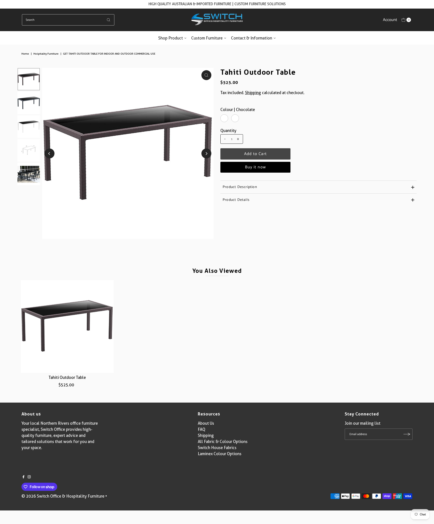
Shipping (253, 92)
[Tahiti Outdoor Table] (67, 326)
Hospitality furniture (46, 53)
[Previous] (49, 153)
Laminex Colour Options (219, 453)
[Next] (206, 153)
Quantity (228, 130)
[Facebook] (23, 477)
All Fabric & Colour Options (223, 441)
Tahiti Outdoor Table (67, 377)
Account (390, 19)
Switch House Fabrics (217, 447)
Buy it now (255, 167)
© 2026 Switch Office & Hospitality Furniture (62, 496)
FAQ (201, 429)
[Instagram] (29, 477)
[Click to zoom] (206, 75)
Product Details (236, 200)
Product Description (240, 187)
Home (25, 53)
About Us (206, 423)
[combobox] (68, 20)
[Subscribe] (407, 434)
